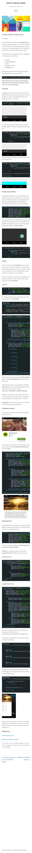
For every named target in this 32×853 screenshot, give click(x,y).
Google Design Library (8, 735)
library (19, 745)
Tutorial (21, 743)
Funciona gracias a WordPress (20, 850)
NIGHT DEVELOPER (16, 3)
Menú (16, 10)
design (12, 745)
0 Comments (5, 38)
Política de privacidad (7, 850)
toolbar (28, 745)
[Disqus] (16, 783)
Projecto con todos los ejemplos (10, 739)
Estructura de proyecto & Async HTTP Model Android (8, 759)
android (8, 745)
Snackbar (4, 93)
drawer (15, 745)
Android (17, 743)
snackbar (23, 745)
